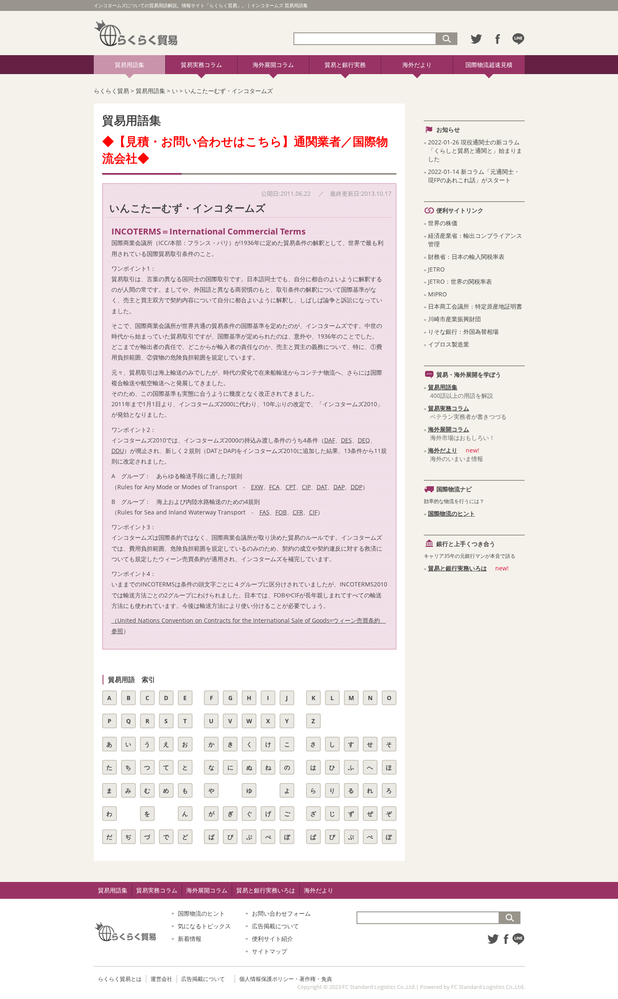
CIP (306, 487)
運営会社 (161, 979)
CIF (313, 512)
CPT (290, 487)
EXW (257, 487)
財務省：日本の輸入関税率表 (466, 257)
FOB (281, 512)
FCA (274, 487)
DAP (339, 487)
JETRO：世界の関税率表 (460, 281)
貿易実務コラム (201, 65)
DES (346, 440)
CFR (298, 512)
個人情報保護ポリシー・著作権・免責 (285, 979)
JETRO (436, 269)
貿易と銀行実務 (345, 65)
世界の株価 (442, 223)
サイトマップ (269, 951)
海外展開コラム (273, 65)
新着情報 (189, 939)
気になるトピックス (204, 926)
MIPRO (437, 294)
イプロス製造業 (448, 344)
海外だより (417, 65)
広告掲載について (275, 926)
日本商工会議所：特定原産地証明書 (475, 306)
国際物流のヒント (451, 513)
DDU (117, 451)
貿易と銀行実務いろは (457, 568)
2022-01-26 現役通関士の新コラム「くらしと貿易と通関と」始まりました (475, 150)
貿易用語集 (129, 65)
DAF (329, 440)
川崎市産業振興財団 (454, 319)
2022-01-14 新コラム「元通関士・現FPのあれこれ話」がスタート (474, 176)
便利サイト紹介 (272, 939)
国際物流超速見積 (488, 65)
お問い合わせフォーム (281, 913)
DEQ (364, 440)
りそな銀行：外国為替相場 (463, 332)
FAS (264, 512)
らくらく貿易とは (120, 979)
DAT (322, 487)
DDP (356, 487)
